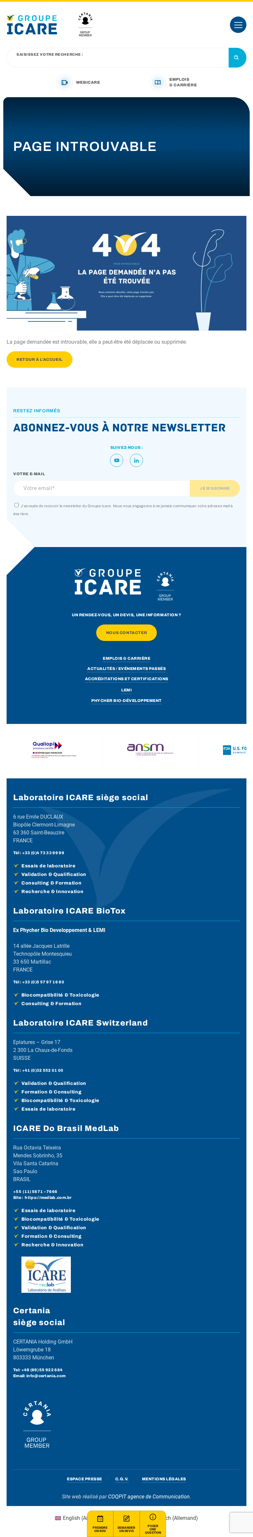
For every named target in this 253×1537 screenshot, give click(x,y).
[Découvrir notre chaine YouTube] (116, 460)
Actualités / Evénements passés (126, 668)
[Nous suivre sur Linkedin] (136, 460)
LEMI (126, 690)
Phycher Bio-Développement (126, 700)
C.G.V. (122, 1479)
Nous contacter (126, 632)
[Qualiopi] (54, 751)
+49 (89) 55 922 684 (42, 1370)
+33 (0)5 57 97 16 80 (43, 982)
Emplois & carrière (126, 658)
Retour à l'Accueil (39, 359)
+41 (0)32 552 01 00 (43, 1070)
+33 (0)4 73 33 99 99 (43, 853)
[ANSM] (150, 751)
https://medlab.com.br (48, 1197)
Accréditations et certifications (126, 679)
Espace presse (84, 1479)
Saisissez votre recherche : (49, 54)
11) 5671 (33, 1191)
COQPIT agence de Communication (149, 1497)
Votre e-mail (29, 474)
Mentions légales (164, 1479)
